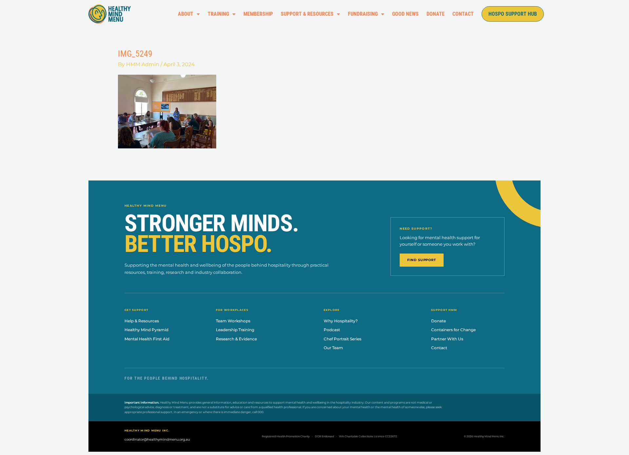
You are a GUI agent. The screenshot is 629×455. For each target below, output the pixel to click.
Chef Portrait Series (342, 338)
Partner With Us (447, 338)
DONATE (436, 14)
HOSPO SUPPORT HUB (512, 14)
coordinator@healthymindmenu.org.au (157, 439)
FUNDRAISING (363, 14)
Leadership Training (235, 329)
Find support (421, 260)
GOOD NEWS (405, 14)
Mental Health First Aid (146, 338)
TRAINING (218, 14)
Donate (438, 320)
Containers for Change (453, 329)
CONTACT (463, 14)
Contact (439, 347)
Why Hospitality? (341, 320)
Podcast (332, 329)
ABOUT (185, 14)
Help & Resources (141, 320)
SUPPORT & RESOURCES (307, 14)
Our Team (333, 347)
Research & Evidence (236, 338)
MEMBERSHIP (258, 14)
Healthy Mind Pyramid (146, 329)
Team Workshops (233, 320)
